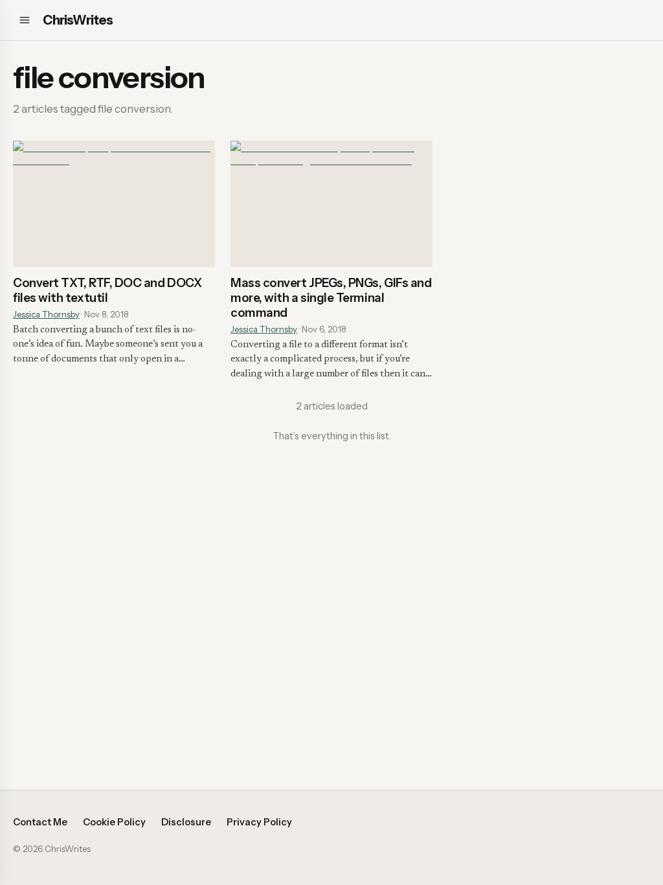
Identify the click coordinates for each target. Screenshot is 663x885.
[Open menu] (24, 20)
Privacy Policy (259, 822)
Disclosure (186, 822)
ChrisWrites (78, 20)
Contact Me (40, 822)
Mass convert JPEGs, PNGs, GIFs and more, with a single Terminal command (330, 297)
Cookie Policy (114, 822)
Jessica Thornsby (46, 314)
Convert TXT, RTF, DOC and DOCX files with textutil (107, 290)
